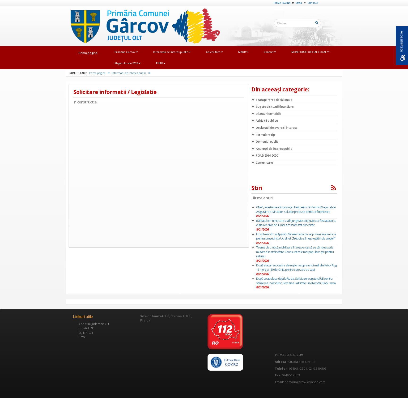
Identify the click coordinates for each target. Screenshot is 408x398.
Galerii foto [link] (213, 52)
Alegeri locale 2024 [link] (127, 63)
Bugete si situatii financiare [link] (274, 106)
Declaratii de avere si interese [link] (276, 127)
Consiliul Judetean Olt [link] (94, 324)
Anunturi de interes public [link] (273, 148)
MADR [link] (242, 52)
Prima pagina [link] (282, 2)
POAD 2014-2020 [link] (266, 155)
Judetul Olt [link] (86, 328)
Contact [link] (313, 2)
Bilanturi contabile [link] (268, 113)
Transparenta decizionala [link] (273, 100)
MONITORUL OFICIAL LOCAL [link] (309, 52)
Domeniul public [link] (266, 141)
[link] (143, 26)
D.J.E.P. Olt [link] (86, 332)
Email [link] (299, 2)
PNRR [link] (160, 63)
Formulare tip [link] (265, 135)
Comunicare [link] (264, 162)
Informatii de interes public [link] (171, 52)
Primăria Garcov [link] (125, 52)
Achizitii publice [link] (266, 120)
